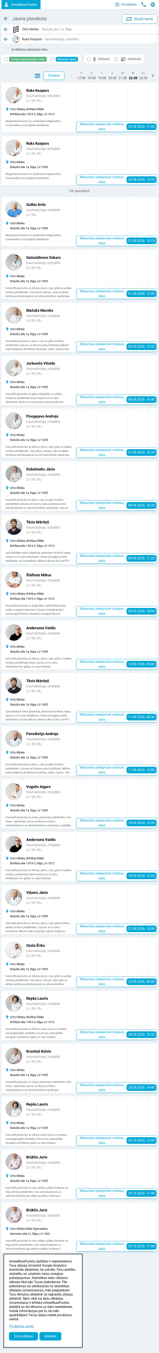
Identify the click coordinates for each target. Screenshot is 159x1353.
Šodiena (54, 76)
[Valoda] (152, 4)
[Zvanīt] (143, 4)
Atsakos (50, 1336)
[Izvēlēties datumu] (37, 75)
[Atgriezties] (6, 29)
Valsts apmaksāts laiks (28, 59)
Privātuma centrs (21, 1326)
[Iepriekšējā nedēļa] (71, 75)
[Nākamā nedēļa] (152, 75)
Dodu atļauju (23, 1336)
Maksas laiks (67, 59)
